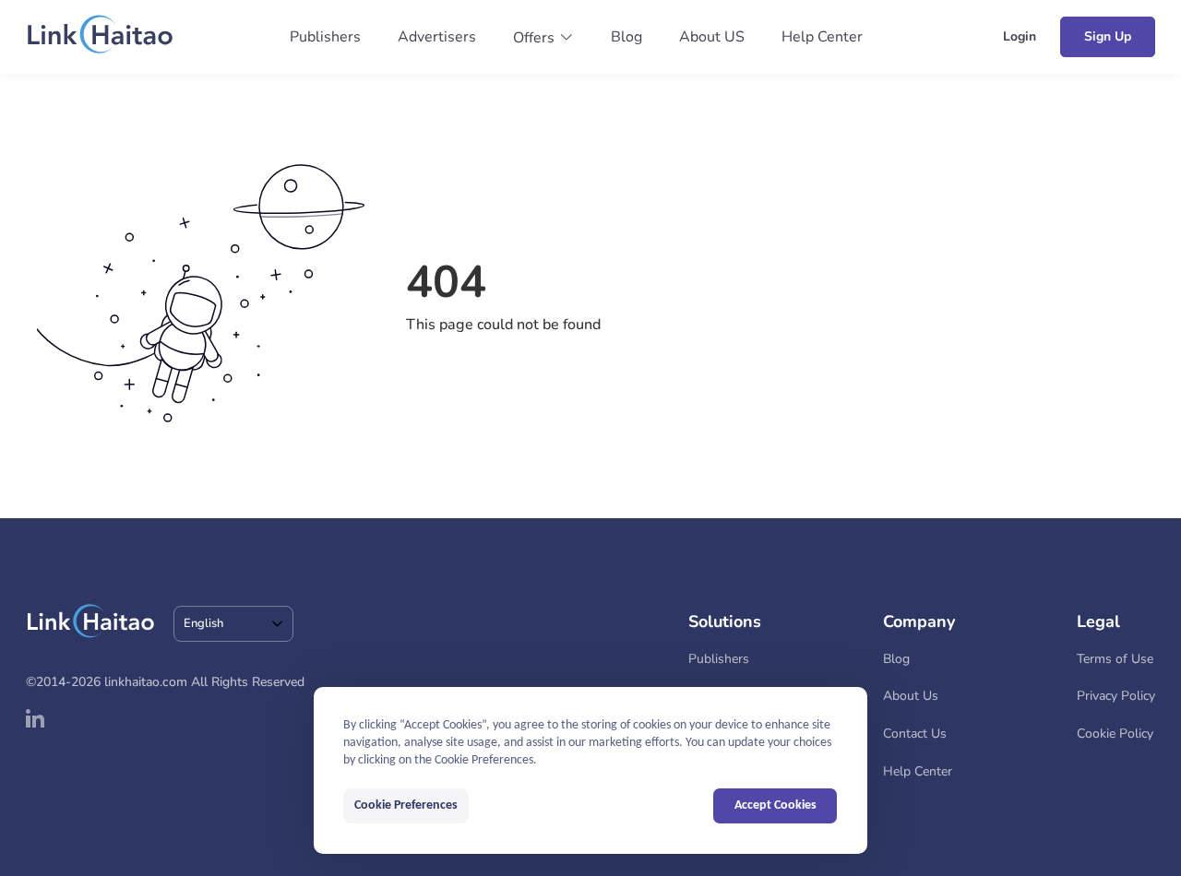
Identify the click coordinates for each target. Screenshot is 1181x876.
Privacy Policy (1116, 695)
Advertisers (437, 37)
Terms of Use (1115, 659)
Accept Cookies (775, 805)
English (203, 623)
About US (712, 37)
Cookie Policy (1115, 733)
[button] (543, 38)
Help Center (822, 37)
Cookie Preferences (406, 805)
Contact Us (915, 733)
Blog (626, 37)
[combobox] (233, 624)
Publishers (325, 37)
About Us (910, 695)
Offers (534, 38)
